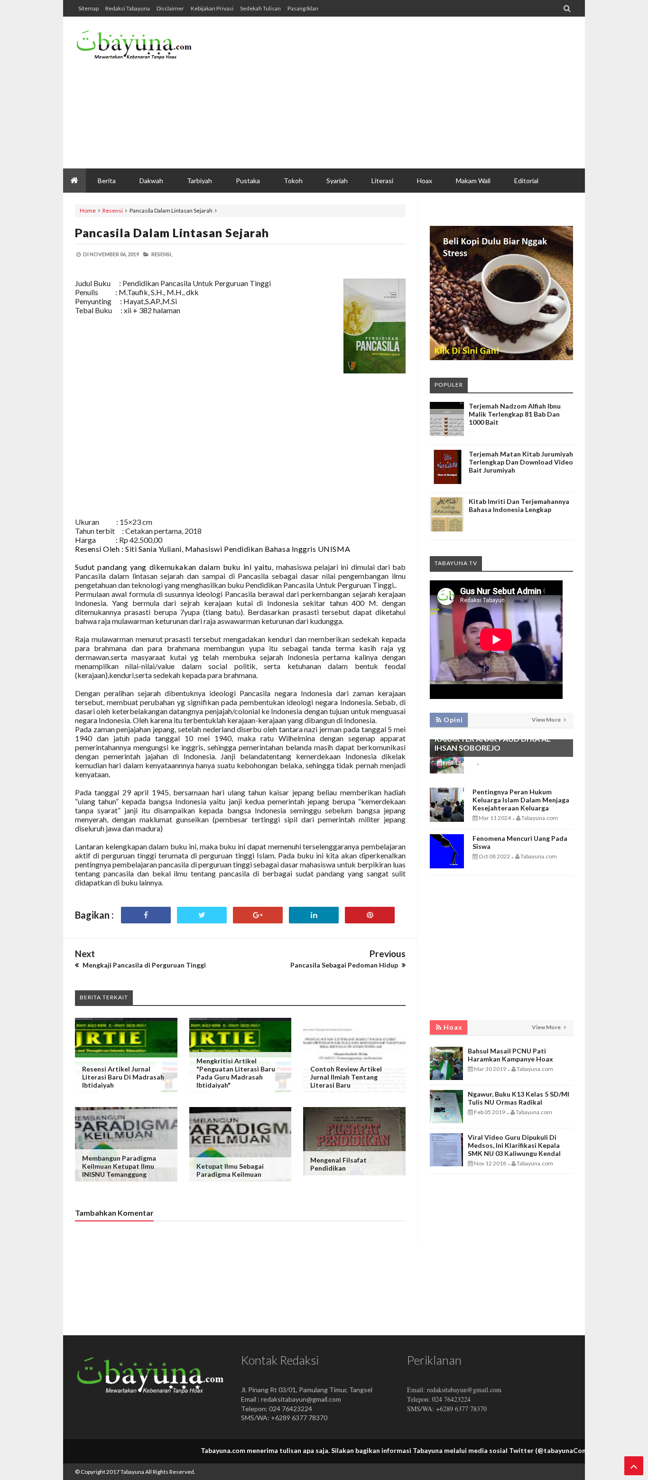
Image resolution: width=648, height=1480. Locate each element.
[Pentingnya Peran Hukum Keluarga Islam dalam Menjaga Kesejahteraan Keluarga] (447, 819)
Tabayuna (132, 1471)
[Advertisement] (400, 92)
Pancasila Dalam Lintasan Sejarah (172, 232)
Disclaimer (170, 8)
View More (547, 719)
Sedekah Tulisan (260, 8)
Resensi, (161, 254)
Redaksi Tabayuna (127, 8)
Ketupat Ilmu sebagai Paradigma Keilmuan (230, 1170)
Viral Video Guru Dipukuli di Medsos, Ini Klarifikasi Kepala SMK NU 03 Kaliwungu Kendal (514, 1145)
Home (88, 210)
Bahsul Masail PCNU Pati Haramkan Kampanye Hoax (510, 1055)
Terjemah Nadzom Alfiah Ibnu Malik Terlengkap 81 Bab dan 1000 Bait (515, 414)
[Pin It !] (370, 915)
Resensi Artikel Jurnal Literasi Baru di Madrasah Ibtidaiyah (123, 1077)
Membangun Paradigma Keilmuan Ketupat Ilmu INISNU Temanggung (119, 1166)
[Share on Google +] (258, 915)
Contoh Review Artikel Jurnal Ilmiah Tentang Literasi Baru (346, 1077)
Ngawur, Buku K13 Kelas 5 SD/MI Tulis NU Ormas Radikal (518, 1098)
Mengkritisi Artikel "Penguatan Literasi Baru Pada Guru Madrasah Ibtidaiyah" (235, 1073)
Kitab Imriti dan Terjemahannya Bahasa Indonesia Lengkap (519, 505)
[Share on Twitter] (202, 915)
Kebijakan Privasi (212, 8)
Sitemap (88, 8)
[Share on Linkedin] (314, 915)
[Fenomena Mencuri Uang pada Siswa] (447, 866)
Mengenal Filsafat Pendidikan (338, 1164)
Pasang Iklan (302, 8)
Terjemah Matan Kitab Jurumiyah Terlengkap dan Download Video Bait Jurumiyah (521, 462)
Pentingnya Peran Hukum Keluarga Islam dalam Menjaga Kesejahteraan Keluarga (520, 800)
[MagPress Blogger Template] (146, 47)
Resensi (112, 210)
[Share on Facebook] (146, 915)
